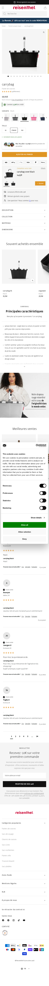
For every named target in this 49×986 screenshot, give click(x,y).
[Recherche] (4, 14)
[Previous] (2, 117)
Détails (43, 168)
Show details (36, 518)
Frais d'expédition (17, 100)
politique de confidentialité (34, 793)
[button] (2, 7)
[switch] (42, 493)
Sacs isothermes (8, 850)
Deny (24, 539)
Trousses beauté (8, 861)
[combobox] (24, 13)
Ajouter (40, 183)
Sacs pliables (7, 866)
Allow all (24, 525)
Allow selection (24, 532)
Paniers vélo (6, 856)
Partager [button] (34, 567)
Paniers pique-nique (14, 26)
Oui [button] (23, 567)
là (30, 201)
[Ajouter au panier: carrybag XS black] (32, 280)
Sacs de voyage (8, 834)
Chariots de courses (9, 839)
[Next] (46, 117)
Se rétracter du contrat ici (13, 909)
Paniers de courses (9, 829)
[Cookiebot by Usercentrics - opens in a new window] (35, 445)
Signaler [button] (27, 567)
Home (4, 26)
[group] (24, 552)
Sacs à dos (6, 845)
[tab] (8, 76)
